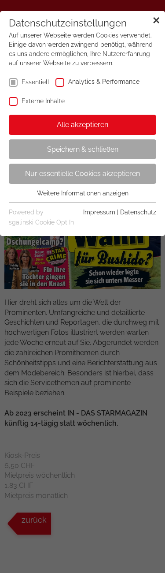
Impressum (99, 212)
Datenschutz (138, 212)
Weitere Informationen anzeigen (82, 193)
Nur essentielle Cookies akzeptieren (82, 173)
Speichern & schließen (82, 149)
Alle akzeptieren (82, 124)
